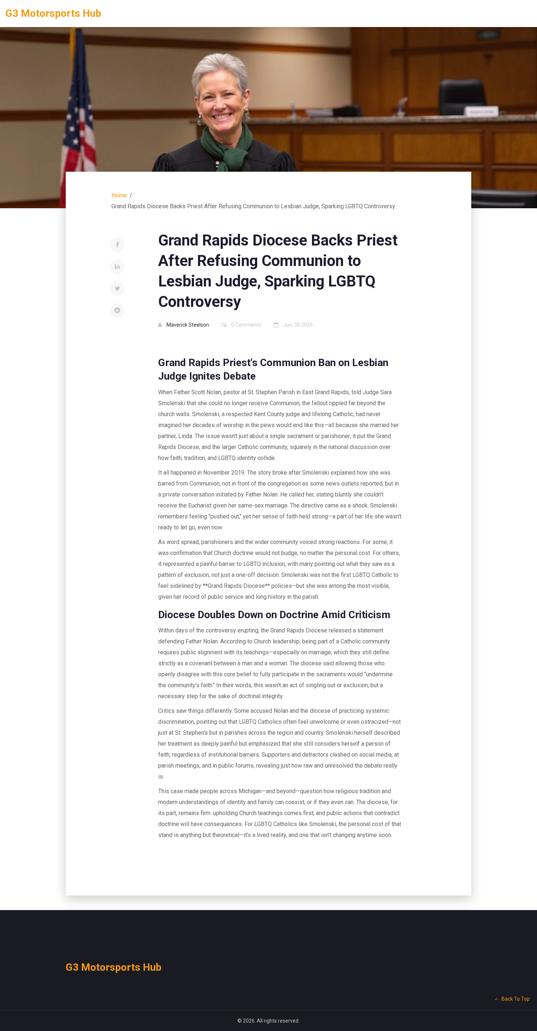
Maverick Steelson (188, 325)
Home (119, 195)
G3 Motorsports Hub (53, 13)
